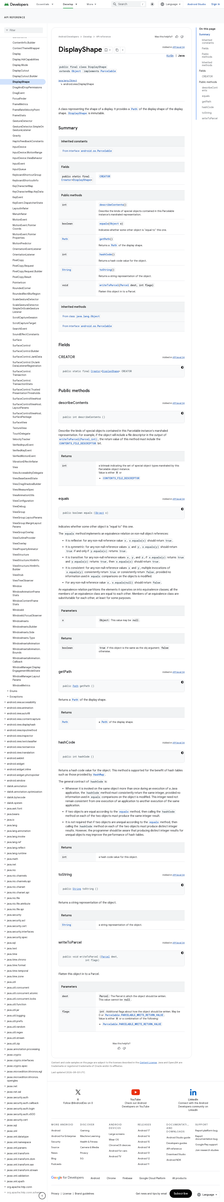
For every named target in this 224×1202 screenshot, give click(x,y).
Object (76, 71)
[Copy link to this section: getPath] (75, 672)
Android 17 (144, 1130)
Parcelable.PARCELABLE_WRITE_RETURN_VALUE (134, 1015)
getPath (105, 239)
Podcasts (56, 1164)
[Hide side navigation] (42, 1195)
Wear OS (114, 1139)
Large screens (116, 1134)
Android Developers (68, 36)
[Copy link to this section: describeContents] (91, 403)
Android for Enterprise (63, 1136)
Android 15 (144, 1141)
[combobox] (128, 4)
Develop (68, 4)
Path (134, 109)
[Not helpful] (182, 36)
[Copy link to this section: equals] (72, 499)
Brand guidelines (84, 1193)
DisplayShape (77, 113)
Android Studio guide (178, 1137)
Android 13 (144, 1152)
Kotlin (170, 56)
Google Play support (206, 1144)
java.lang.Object (67, 80)
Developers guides (176, 1143)
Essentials (43, 4)
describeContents (112, 204)
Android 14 (144, 1147)
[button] (23, 691)
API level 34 (179, 47)
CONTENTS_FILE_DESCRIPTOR (77, 443)
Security (55, 1141)
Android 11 (143, 1164)
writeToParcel (109, 285)
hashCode (106, 254)
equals (104, 223)
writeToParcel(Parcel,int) (78, 439)
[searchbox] (23, 30)
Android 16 (144, 1136)
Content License (148, 1062)
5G (82, 1158)
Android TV (115, 1156)
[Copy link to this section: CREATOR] (78, 357)
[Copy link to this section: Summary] (81, 128)
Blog (53, 1158)
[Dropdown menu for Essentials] (54, 4)
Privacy (84, 1152)
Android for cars (118, 1150)
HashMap (98, 774)
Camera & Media (89, 1147)
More (90, 4)
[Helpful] (176, 36)
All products (179, 1178)
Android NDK (173, 1159)
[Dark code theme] (182, 367)
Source (55, 1147)
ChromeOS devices (120, 1145)
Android (55, 1130)
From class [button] (81, 316)
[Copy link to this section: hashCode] (78, 743)
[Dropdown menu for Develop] (78, 4)
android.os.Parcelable (96, 150)
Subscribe (181, 1193)
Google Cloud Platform (152, 1178)
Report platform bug (206, 1130)
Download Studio (176, 1154)
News (54, 1152)
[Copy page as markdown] (117, 50)
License (67, 1193)
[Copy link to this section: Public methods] (93, 391)
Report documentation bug (206, 1137)
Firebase (127, 1178)
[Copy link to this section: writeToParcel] (85, 943)
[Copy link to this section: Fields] (73, 345)
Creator (66, 180)
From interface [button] (87, 150)
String (66, 269)
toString (105, 269)
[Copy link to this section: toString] (75, 875)
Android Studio (196, 4)
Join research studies (207, 1150)
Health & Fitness (88, 1141)
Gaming (84, 1130)
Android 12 (144, 1158)
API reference (14, 17)
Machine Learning (90, 1136)
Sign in (215, 4)
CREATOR (105, 176)
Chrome (111, 1178)
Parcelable (108, 71)
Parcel (124, 285)
